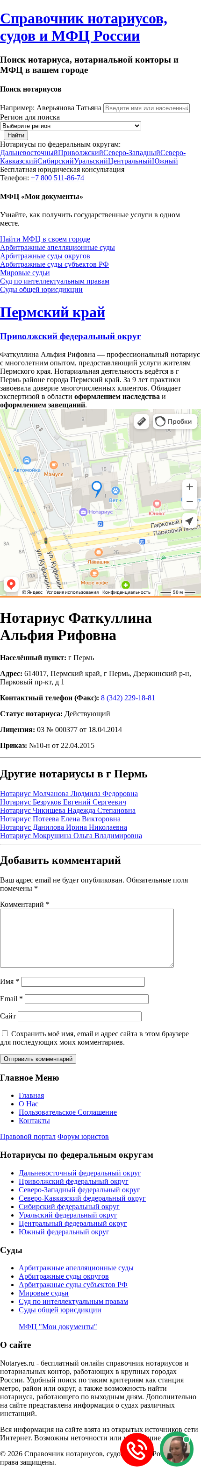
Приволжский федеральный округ (70, 336)
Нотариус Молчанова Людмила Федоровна (69, 794)
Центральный (130, 161)
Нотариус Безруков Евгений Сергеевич (63, 802)
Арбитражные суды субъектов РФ (54, 264)
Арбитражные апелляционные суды (57, 247)
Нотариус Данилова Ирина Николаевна (63, 827)
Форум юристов (83, 1136)
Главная (31, 1095)
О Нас (28, 1104)
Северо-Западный (131, 153)
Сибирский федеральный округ (69, 1207)
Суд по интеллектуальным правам (54, 281)
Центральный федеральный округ (73, 1223)
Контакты (34, 1121)
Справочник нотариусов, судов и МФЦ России (83, 27)
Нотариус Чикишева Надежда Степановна (68, 810)
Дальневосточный (29, 153)
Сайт (8, 1016)
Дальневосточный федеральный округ (80, 1173)
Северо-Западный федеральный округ (79, 1190)
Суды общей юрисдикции (41, 289)
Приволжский (80, 153)
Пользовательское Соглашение (68, 1112)
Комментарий (25, 904)
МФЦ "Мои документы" (58, 1327)
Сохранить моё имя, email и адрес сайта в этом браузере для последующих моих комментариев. (94, 1038)
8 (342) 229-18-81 (128, 698)
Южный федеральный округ (64, 1232)
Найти (15, 135)
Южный (165, 161)
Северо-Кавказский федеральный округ (82, 1198)
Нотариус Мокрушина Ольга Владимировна (71, 836)
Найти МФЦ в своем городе (45, 239)
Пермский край (52, 312)
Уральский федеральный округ (68, 1215)
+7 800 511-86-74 (57, 178)
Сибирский (55, 161)
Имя (9, 981)
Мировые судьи (25, 273)
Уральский (91, 161)
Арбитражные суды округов (45, 256)
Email (11, 999)
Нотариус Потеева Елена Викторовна (60, 819)
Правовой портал (28, 1136)
